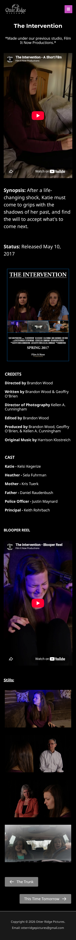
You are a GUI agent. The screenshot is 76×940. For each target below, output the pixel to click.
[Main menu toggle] (68, 9)
